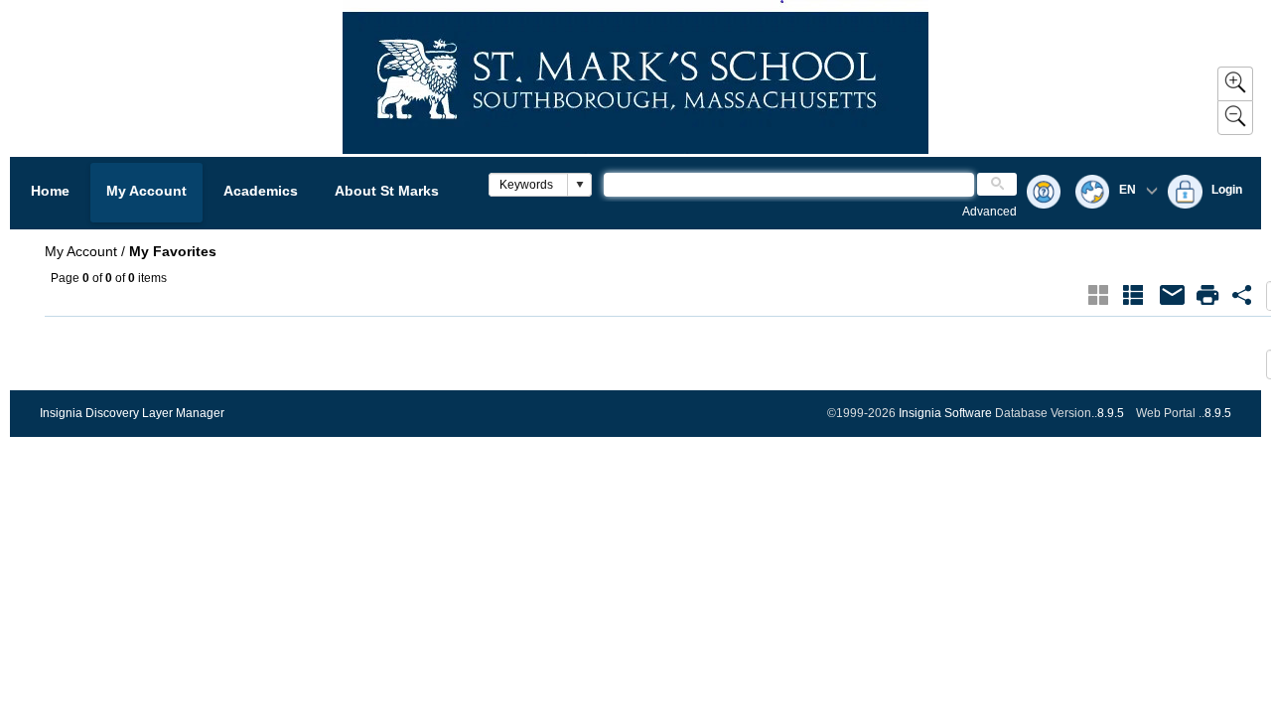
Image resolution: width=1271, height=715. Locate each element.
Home (50, 191)
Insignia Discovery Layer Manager (132, 413)
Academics (260, 191)
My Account (146, 191)
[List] (1133, 295)
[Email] (1173, 295)
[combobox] (529, 185)
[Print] (1207, 295)
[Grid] (1098, 295)
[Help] (1043, 193)
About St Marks (387, 191)
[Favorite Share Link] (1242, 295)
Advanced (989, 211)
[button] (579, 185)
